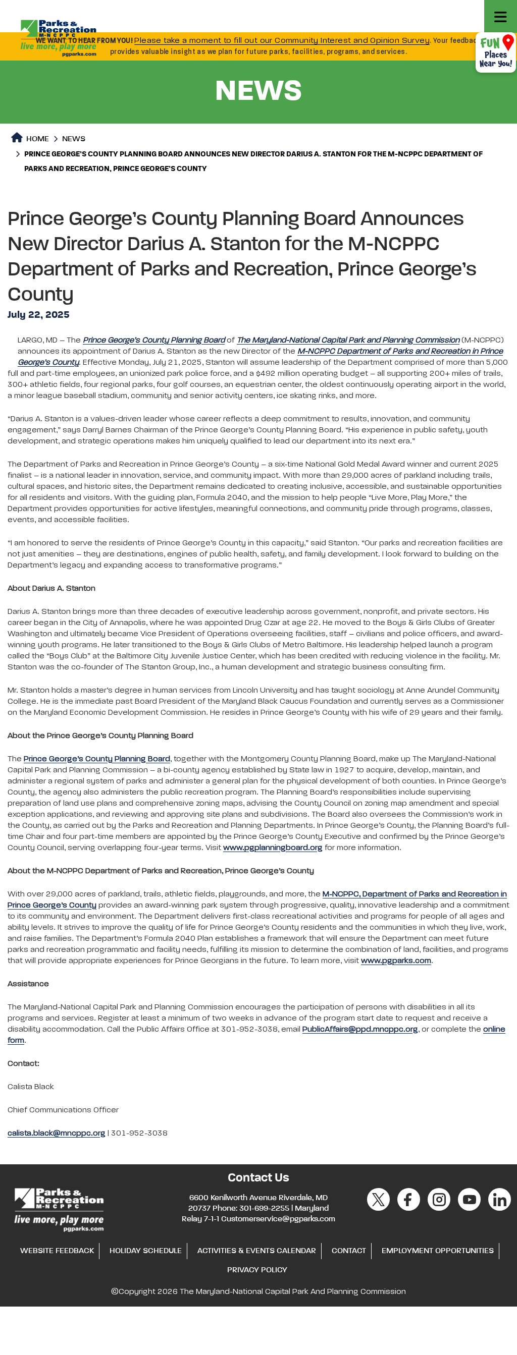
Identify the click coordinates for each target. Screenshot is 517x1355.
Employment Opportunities (438, 1251)
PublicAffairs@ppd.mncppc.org (360, 1030)
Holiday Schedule (146, 1251)
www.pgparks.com (396, 961)
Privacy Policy (257, 1270)
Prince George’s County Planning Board (97, 759)
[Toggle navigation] (500, 16)
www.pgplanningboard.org (273, 848)
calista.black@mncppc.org (57, 1134)
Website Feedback (57, 1251)
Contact (349, 1251)
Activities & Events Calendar (256, 1251)
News (73, 139)
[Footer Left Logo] (58, 1208)
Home (36, 139)
